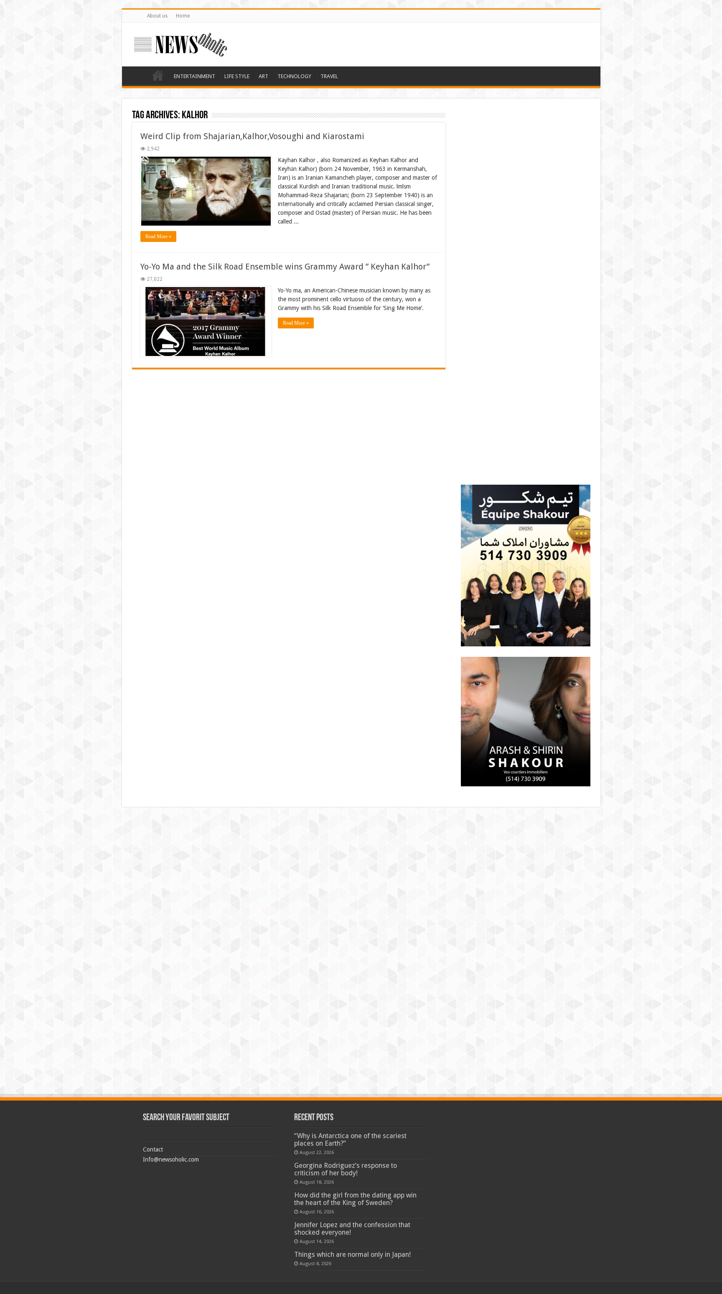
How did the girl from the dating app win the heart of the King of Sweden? (355, 1199)
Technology (294, 76)
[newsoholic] (180, 43)
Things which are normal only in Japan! (352, 1254)
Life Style (236, 76)
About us (157, 16)
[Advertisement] (525, 161)
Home (183, 16)
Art (263, 76)
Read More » (158, 236)
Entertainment (194, 76)
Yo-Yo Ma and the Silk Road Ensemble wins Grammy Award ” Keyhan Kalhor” (285, 267)
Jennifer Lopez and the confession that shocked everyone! (352, 1228)
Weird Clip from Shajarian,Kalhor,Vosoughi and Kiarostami (252, 136)
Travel (329, 76)
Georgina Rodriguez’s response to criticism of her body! (345, 1169)
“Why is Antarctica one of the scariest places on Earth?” (350, 1139)
